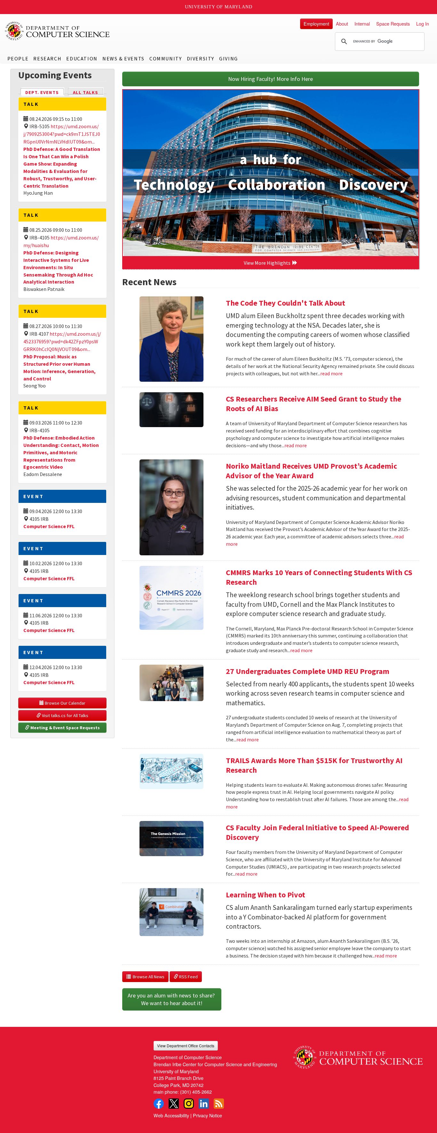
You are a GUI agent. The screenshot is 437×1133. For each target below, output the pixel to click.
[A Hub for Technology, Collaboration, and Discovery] (271, 173)
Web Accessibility (171, 1115)
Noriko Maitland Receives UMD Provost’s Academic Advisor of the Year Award (311, 471)
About (342, 23)
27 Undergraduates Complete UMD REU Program (307, 671)
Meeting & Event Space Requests (64, 728)
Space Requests (393, 23)
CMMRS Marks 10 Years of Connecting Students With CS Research (319, 577)
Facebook (159, 1103)
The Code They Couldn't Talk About (285, 303)
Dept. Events (44, 92)
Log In (422, 23)
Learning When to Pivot (265, 895)
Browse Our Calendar (64, 703)
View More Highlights (268, 263)
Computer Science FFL (49, 526)
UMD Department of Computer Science (57, 31)
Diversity (200, 58)
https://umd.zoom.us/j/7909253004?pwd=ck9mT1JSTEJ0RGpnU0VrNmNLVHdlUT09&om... (61, 134)
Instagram (189, 1103)
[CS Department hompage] (358, 1054)
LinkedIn (204, 1103)
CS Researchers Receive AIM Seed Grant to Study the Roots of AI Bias (313, 403)
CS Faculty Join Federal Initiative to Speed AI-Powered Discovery (317, 832)
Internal (362, 23)
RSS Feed (188, 977)
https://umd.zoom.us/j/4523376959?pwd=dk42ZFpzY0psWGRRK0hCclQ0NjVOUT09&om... (62, 341)
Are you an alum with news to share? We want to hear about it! (172, 999)
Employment (316, 23)
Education (81, 58)
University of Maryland (218, 6)
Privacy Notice (207, 1115)
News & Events (123, 58)
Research (47, 58)
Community (165, 58)
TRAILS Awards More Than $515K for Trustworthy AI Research (314, 765)
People (18, 58)
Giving (228, 58)
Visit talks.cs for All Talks (64, 715)
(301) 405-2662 (196, 1091)
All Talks (85, 92)
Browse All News (147, 977)
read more (331, 373)
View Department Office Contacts (185, 1045)
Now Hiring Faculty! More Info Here (270, 78)
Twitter (174, 1103)
